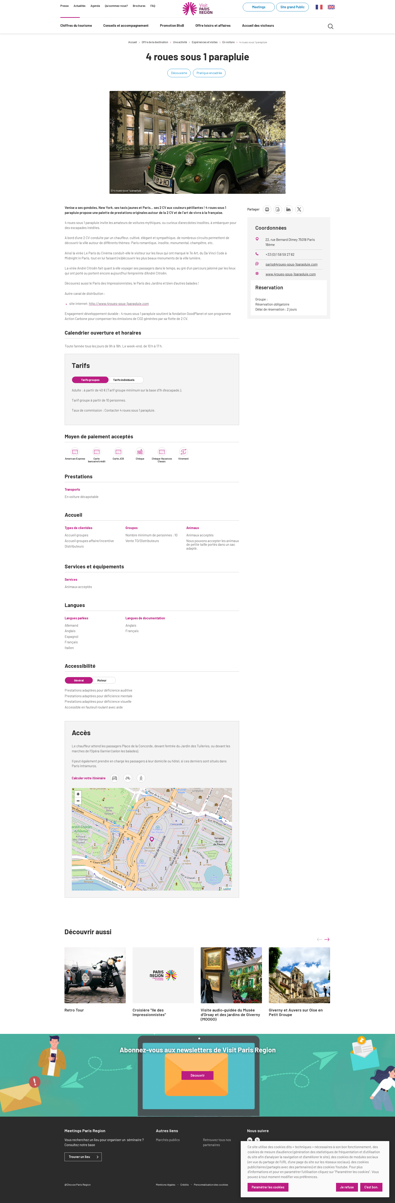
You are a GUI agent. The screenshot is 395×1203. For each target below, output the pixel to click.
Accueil (132, 42)
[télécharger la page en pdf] (278, 209)
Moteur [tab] (102, 680)
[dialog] (315, 1169)
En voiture (228, 42)
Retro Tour (74, 1010)
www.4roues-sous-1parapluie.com (291, 274)
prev (319, 939)
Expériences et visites (205, 42)
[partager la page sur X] (299, 209)
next (327, 939)
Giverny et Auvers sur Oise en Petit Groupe (296, 1012)
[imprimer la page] (267, 209)
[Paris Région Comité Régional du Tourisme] (197, 8)
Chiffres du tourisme (76, 25)
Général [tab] (79, 680)
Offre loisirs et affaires (213, 25)
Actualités (79, 5)
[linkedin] (249, 1140)
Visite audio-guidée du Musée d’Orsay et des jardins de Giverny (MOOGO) (230, 1014)
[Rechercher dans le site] (331, 25)
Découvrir (198, 1075)
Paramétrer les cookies (268, 1187)
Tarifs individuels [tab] (123, 379)
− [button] (78, 801)
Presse (64, 5)
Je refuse (347, 1187)
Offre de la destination (155, 42)
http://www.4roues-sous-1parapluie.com (119, 303)
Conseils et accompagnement (126, 25)
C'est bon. (371, 1187)
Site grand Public (292, 7)
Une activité (180, 42)
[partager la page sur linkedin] (288, 209)
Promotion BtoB (172, 25)
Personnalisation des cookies (211, 1184)
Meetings (258, 7)
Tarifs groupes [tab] (90, 379)
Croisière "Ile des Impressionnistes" (149, 1012)
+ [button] (78, 794)
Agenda (95, 5)
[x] (257, 1140)
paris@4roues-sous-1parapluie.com (292, 264)
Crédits (184, 1184)
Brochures (139, 5)
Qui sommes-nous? (116, 5)
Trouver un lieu (79, 1156)
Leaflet (227, 888)
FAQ (152, 5)
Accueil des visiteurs (258, 25)
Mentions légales (165, 1184)
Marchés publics (168, 1140)
